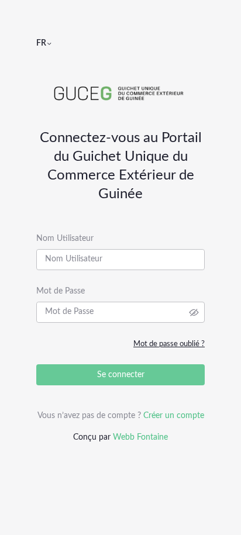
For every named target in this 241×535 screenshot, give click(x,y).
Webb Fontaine (140, 437)
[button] (49, 43)
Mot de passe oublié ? (169, 344)
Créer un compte (173, 416)
